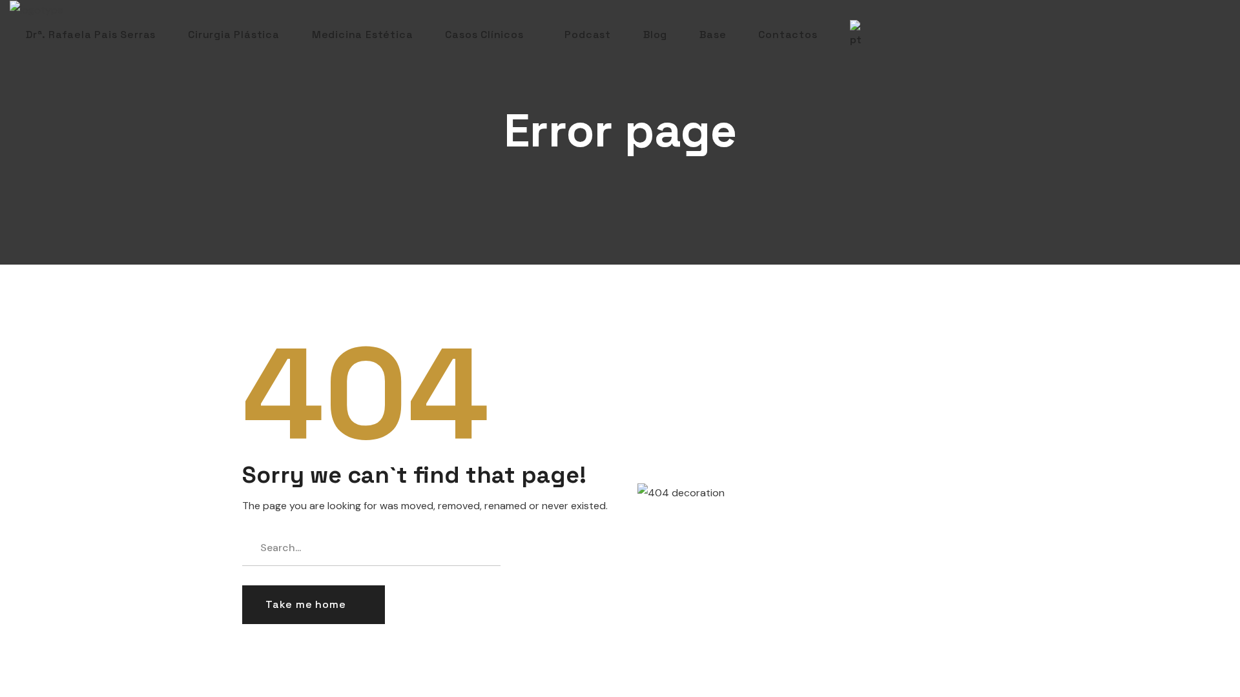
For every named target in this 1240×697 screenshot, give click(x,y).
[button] (313, 604)
